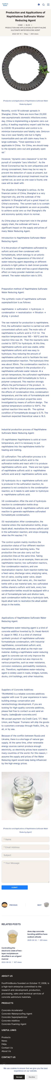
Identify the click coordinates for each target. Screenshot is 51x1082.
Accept (19, 1077)
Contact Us (7, 1047)
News (4, 1040)
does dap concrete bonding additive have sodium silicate (37, 934)
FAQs (4, 1044)
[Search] (43, 5)
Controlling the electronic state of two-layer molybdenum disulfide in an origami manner (12, 953)
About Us (6, 1051)
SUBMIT (15, 887)
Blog (26, 34)
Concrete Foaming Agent (14, 1024)
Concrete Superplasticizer (14, 1017)
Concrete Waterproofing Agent (17, 1013)
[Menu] (48, 4)
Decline (32, 1077)
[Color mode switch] (39, 4)
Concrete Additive (11, 1020)
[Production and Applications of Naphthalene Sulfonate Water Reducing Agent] (26, 68)
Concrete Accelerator (12, 1010)
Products (6, 1037)
